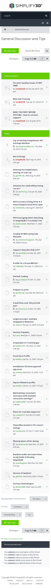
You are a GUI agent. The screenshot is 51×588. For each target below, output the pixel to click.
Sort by (11, 506)
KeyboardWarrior (26, 146)
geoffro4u (20, 175)
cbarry (19, 325)
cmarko (19, 372)
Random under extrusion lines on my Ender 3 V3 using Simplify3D (27, 457)
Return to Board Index (13, 538)
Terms (10, 580)
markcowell (21, 223)
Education (27, 583)
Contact (40, 580)
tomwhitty (20, 207)
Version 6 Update (21, 332)
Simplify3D (20, 89)
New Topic (11, 51)
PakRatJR (20, 266)
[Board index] (25, 6)
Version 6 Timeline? (22, 473)
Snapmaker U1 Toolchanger (26, 342)
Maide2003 (20, 487)
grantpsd (22, 279)
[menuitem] (47, 23)
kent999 (21, 253)
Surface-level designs (23, 483)
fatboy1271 (20, 346)
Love (18, 335)
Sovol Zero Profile (21, 356)
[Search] (46, 15)
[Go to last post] (46, 87)
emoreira (22, 309)
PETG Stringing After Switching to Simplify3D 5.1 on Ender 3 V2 (28, 219)
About (30, 580)
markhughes (21, 463)
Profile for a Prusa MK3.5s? (25, 263)
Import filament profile (24, 382)
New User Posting (21, 99)
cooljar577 (20, 415)
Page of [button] (30, 58)
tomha (18, 359)
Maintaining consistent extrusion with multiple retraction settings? (24, 396)
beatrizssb (23, 444)
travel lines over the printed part (26, 304)
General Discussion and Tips (23, 38)
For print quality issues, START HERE (27, 84)
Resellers (14, 583)
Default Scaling (20, 276)
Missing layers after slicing (26, 441)
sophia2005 (21, 401)
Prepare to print (21, 289)
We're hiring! (19, 156)
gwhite (19, 476)
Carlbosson (21, 431)
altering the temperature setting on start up (25, 171)
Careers (39, 583)
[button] (47, 58)
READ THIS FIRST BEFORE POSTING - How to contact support (25, 115)
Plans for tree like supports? (26, 412)
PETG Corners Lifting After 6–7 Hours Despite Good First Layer (28, 203)
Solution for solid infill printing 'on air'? (28, 187)
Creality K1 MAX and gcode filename (25, 235)
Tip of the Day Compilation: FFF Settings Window (28, 142)
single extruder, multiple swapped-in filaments (25, 320)
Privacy (19, 580)
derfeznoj (22, 191)
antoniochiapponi (26, 239)
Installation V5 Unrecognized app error (27, 368)
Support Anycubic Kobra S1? (26, 250)
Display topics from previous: (21, 498)
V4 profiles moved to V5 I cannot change (28, 426)
